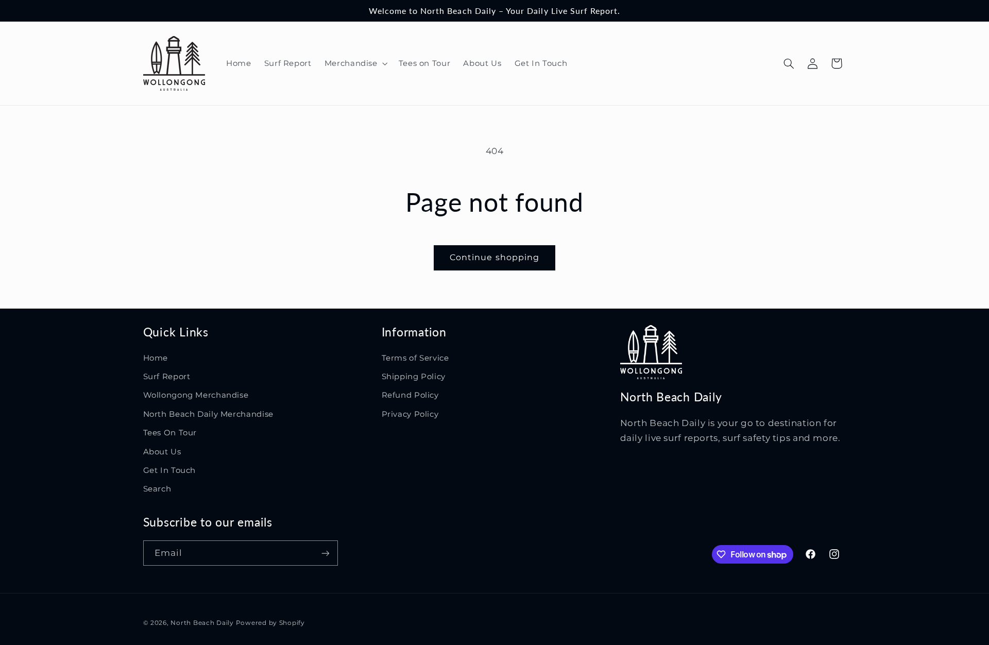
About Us (162, 451)
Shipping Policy (414, 376)
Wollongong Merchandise (196, 395)
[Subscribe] (325, 553)
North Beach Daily (202, 622)
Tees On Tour (170, 432)
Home (155, 358)
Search (157, 489)
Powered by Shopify (270, 622)
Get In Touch (169, 470)
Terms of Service (415, 358)
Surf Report (167, 376)
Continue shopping (494, 257)
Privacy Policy (410, 414)
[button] (355, 63)
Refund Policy (410, 395)
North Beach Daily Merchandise (208, 414)
